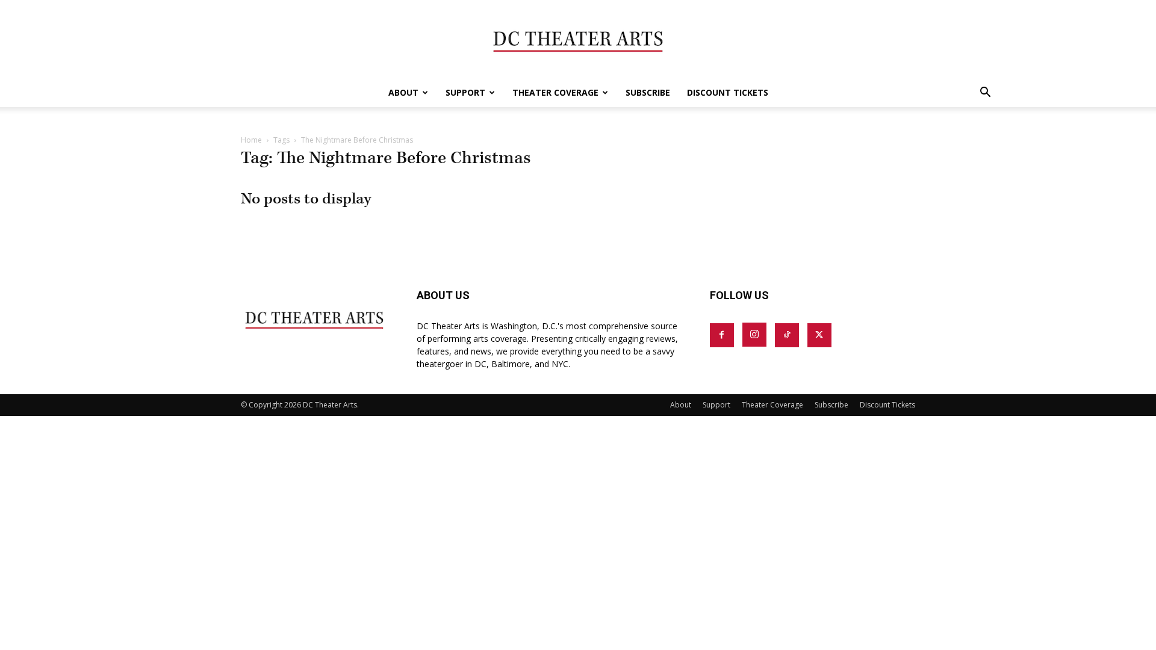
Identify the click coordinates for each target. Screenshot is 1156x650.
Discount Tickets (727, 92)
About (403, 92)
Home (251, 140)
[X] (819, 335)
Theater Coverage (555, 92)
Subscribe (648, 92)
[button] (985, 93)
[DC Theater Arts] (578, 40)
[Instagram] (754, 335)
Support (465, 92)
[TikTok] (787, 335)
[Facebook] (722, 335)
